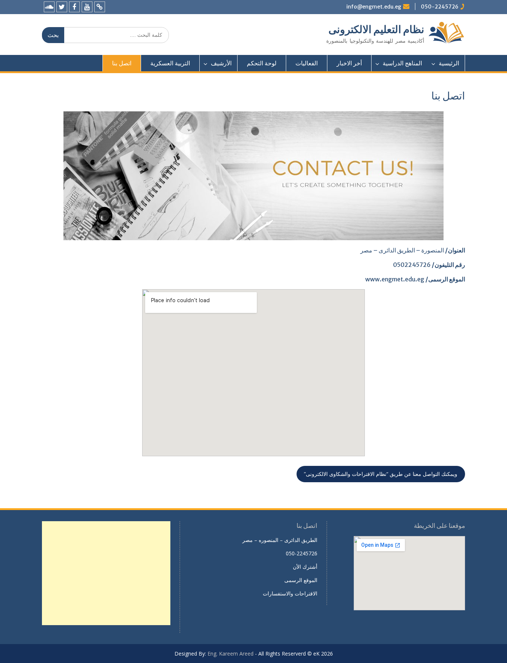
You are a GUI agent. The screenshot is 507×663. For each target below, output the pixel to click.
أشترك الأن (305, 566)
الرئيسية (449, 63)
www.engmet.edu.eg (394, 279)
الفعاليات (306, 63)
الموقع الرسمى (300, 580)
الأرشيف (221, 63)
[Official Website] (99, 6)
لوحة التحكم (262, 63)
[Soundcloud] (49, 6)
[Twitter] (61, 6)
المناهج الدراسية (402, 63)
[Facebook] (74, 6)
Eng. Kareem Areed (230, 653)
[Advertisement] (106, 573)
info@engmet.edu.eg (373, 6)
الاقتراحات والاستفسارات (290, 593)
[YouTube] (87, 6)
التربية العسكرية (170, 63)
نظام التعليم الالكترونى (376, 29)
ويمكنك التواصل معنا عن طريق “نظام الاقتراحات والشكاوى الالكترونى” (380, 473)
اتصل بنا (121, 63)
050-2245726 (439, 6)
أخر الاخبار (349, 63)
